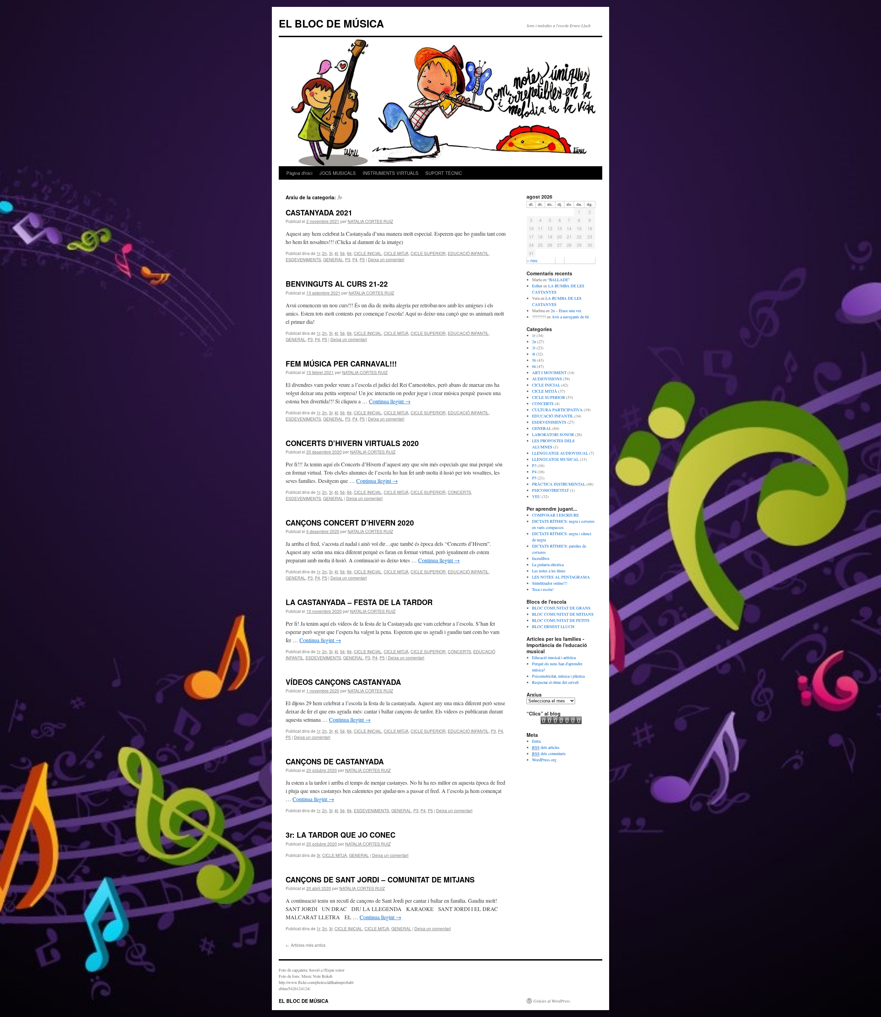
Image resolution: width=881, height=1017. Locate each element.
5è (342, 253)
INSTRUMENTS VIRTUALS (390, 173)
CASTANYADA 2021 (319, 212)
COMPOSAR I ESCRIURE (555, 515)
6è (349, 253)
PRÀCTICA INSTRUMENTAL (558, 484)
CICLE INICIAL (368, 253)
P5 (362, 259)
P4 (355, 259)
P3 (347, 259)
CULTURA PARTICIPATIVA (557, 409)
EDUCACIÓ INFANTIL (468, 253)
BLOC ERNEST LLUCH (553, 626)
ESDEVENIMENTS (303, 259)
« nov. (532, 260)
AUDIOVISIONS (547, 378)
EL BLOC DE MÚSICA (331, 23)
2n (324, 253)
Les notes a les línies (548, 570)
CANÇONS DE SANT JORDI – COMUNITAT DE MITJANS (380, 879)
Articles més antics (306, 945)
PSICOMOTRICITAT (550, 490)
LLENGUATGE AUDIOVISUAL (560, 453)
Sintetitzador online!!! (549, 583)
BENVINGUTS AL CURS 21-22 (337, 283)
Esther (537, 285)
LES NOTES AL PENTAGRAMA (561, 577)
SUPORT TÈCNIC (443, 173)
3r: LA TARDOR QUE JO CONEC (340, 834)
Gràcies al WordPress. (552, 1001)
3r (330, 253)
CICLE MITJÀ (396, 253)
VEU (536, 496)
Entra (536, 741)
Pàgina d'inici (299, 173)
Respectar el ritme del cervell (555, 682)
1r (318, 253)
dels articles (546, 747)
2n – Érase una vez (566, 310)
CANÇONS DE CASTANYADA (335, 761)
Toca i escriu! (543, 589)
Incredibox (541, 558)
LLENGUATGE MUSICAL (555, 459)
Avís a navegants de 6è (570, 316)
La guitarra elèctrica (548, 564)
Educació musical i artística (554, 657)
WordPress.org (544, 759)
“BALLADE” (559, 279)
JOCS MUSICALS (337, 173)
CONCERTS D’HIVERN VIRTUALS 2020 (352, 443)
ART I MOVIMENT (549, 372)
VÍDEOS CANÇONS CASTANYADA (343, 682)
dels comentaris (549, 753)
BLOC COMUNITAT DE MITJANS (563, 614)
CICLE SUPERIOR (428, 253)
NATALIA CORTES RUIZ (370, 221)
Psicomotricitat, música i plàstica (558, 676)
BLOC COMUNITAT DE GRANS (561, 608)
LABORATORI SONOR (553, 434)
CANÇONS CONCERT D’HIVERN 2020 (350, 522)
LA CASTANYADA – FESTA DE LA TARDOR (359, 602)
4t (336, 253)
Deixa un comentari (386, 259)
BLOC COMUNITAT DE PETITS (561, 620)
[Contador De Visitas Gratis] (561, 722)
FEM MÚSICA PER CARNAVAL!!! (341, 363)
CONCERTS (459, 492)
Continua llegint (390, 401)
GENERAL (333, 259)
